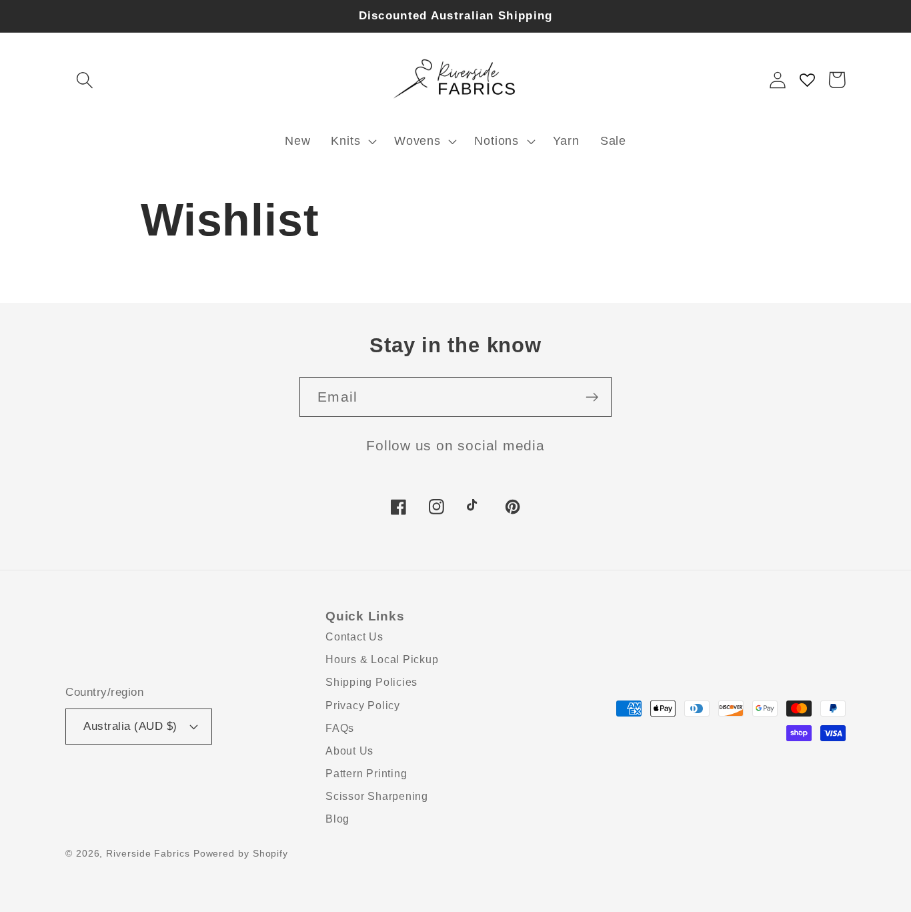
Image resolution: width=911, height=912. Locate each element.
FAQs (339, 728)
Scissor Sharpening (376, 796)
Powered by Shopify (240, 853)
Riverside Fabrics (147, 853)
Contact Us (354, 636)
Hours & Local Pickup (382, 659)
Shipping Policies (371, 682)
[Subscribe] (592, 397)
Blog (337, 819)
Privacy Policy (362, 705)
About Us (349, 751)
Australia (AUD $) (130, 726)
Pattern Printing (366, 773)
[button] (84, 80)
